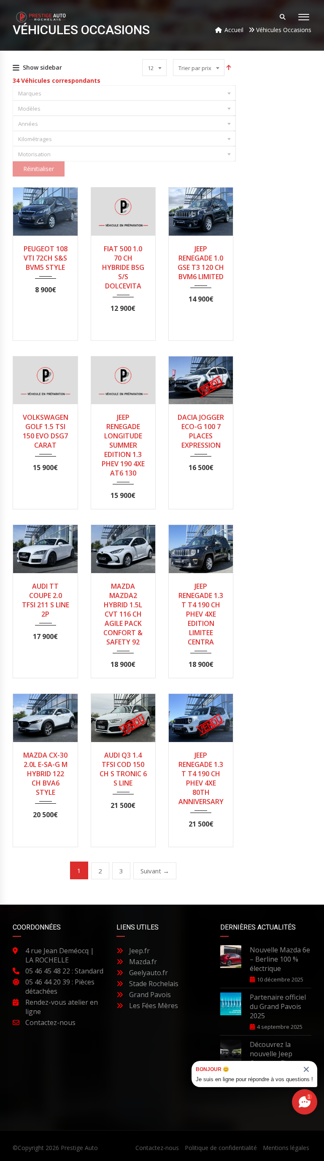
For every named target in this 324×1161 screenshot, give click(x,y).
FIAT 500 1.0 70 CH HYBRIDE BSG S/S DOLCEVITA (123, 267)
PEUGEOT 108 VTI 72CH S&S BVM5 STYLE (46, 258)
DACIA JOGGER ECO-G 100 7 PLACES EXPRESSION (201, 431)
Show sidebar (42, 67)
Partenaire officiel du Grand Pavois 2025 (278, 1006)
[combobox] (154, 67)
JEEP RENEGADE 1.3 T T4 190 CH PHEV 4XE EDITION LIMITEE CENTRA (200, 614)
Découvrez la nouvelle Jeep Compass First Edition (272, 1058)
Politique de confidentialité (221, 1148)
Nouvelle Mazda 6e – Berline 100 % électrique (280, 959)
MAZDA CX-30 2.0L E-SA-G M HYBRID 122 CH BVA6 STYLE (45, 773)
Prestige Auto (79, 1148)
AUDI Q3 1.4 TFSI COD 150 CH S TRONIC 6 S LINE (123, 769)
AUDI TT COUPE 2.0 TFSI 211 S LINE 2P (45, 600)
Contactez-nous (157, 1148)
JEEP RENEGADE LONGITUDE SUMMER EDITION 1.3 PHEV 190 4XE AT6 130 (123, 445)
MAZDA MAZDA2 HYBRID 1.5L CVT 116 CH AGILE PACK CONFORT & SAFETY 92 (123, 614)
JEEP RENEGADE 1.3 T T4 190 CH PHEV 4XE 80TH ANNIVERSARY (201, 778)
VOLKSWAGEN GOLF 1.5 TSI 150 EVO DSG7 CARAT (45, 431)
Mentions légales (286, 1148)
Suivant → (154, 871)
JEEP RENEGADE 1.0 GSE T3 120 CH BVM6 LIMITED (201, 262)
